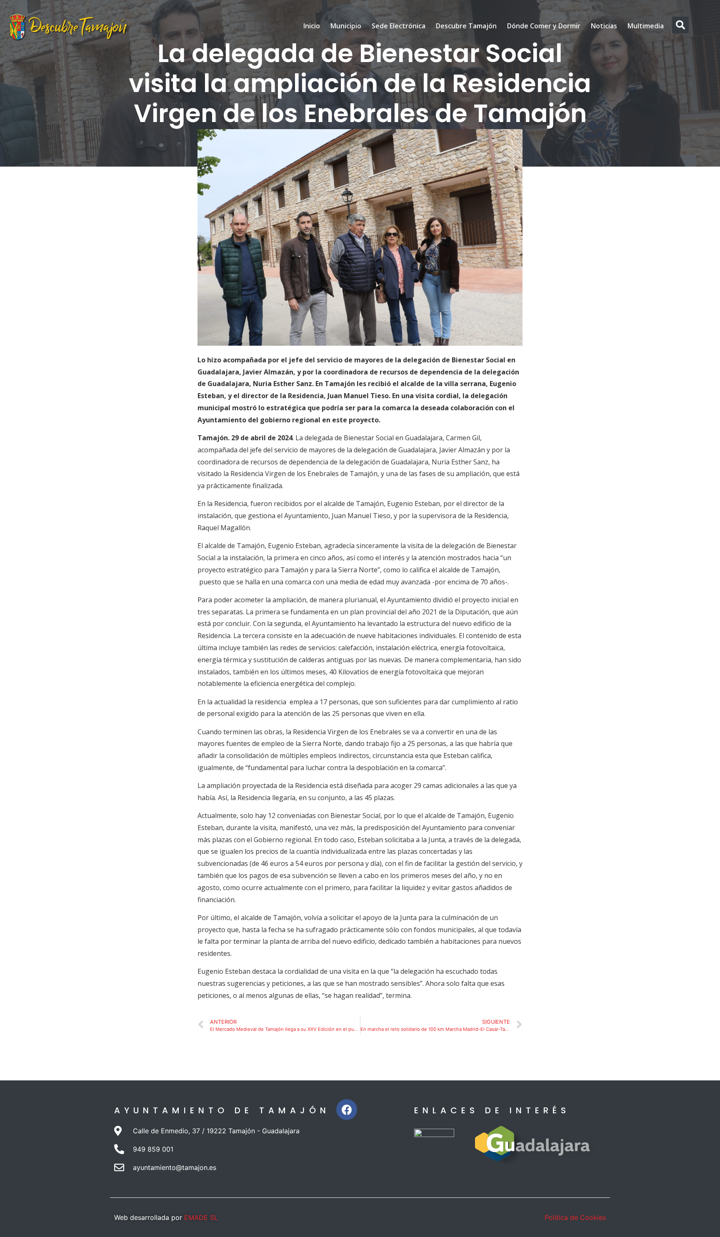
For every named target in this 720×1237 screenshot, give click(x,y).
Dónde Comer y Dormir (543, 25)
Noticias (604, 25)
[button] (680, 25)
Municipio (345, 25)
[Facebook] (346, 1109)
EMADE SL (201, 1217)
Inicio (311, 25)
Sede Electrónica (398, 25)
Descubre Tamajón (466, 25)
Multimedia (646, 25)
